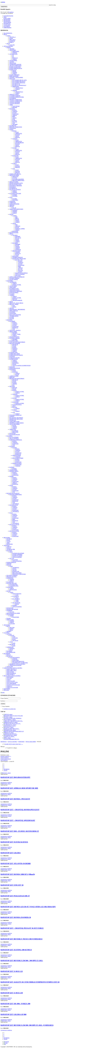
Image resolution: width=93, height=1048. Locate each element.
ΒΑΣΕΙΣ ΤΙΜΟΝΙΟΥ (14, 74)
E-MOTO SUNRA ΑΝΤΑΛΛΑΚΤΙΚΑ (12, 668)
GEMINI (11, 615)
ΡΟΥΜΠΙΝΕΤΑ (13, 188)
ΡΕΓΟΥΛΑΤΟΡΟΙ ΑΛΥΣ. (15, 184)
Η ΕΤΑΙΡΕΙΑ (6, 26)
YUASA (8, 541)
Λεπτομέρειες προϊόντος (6, 782)
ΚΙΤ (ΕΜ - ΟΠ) (19, 260)
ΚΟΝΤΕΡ (17, 134)
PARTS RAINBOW (11, 673)
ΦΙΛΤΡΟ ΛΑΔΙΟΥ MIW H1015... (11, 728)
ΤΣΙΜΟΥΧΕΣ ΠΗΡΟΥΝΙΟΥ (16, 209)
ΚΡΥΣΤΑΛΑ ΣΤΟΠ (14, 531)
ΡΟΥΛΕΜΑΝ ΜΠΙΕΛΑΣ (15, 415)
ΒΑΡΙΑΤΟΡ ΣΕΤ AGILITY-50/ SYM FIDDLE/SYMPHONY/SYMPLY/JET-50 (30, 982)
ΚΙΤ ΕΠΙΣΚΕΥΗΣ (10, 652)
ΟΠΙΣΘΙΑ (14, 52)
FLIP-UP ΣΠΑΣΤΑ (16, 593)
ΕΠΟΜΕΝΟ (6, 769)
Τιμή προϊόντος (4, 760)
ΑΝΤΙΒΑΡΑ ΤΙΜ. (10, 549)
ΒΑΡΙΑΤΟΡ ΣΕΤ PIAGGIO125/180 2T (15, 896)
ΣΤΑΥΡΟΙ (14, 177)
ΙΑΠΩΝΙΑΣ (18, 249)
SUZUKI (14, 112)
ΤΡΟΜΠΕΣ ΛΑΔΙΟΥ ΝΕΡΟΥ (16, 422)
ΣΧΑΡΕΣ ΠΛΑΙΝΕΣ (17, 555)
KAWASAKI (15, 114)
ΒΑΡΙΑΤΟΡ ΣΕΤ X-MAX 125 (12, 971)
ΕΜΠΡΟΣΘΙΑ (15, 51)
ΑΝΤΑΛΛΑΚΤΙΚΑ (8, 46)
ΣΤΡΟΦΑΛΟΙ (12, 420)
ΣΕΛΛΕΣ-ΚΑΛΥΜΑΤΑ (15, 189)
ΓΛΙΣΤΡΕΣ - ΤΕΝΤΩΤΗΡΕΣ (16, 77)
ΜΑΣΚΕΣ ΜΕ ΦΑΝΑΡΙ (12, 609)
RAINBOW (12, 41)
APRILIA (14, 115)
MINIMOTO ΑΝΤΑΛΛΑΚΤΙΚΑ (17, 664)
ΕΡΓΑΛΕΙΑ (18, 275)
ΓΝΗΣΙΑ (17, 220)
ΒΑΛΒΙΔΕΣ (12, 321)
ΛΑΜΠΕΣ (11, 295)
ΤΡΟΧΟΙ (11, 206)
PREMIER (17, 236)
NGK (13, 305)
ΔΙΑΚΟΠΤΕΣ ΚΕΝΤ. (14, 290)
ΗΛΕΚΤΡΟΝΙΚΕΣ (13, 292)
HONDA (14, 110)
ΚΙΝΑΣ (11, 649)
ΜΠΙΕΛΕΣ (12, 377)
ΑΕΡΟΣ (17, 136)
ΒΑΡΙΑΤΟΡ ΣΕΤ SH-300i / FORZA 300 (15, 1004)
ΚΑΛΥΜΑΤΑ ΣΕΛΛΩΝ (15, 193)
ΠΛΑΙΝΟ (14, 198)
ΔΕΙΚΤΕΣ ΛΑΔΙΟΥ (14, 94)
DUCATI (20, 269)
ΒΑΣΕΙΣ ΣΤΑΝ (13, 69)
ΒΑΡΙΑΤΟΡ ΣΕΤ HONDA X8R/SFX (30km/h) (18, 874)
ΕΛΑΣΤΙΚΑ (6, 632)
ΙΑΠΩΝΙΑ (14, 210)
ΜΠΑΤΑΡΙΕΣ (6, 537)
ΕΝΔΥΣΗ (8, 565)
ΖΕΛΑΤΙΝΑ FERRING (12, 575)
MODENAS (15, 327)
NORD (11, 566)
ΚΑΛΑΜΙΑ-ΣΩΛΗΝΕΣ (18, 179)
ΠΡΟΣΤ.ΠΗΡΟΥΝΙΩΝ (17, 458)
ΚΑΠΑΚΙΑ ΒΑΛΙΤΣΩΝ (18, 553)
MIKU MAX (12, 39)
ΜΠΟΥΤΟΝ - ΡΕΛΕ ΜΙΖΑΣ (16, 303)
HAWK (11, 38)
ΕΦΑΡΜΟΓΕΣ (6, 23)
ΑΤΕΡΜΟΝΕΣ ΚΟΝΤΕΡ (15, 64)
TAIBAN (14, 335)
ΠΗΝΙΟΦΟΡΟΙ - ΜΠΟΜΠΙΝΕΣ (17, 309)
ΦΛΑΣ (11, 512)
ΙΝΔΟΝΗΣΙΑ (15, 363)
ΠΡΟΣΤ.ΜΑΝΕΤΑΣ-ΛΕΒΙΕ (13, 613)
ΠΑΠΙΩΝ (14, 194)
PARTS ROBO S (10, 674)
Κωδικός (3, 701)
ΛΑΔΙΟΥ (14, 215)
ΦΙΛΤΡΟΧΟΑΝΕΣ (13, 232)
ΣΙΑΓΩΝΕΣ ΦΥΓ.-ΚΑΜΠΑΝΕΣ (20, 662)
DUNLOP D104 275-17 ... (9, 726)
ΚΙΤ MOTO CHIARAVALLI (19, 85)
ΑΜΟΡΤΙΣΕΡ (12, 50)
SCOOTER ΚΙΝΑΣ (17, 404)
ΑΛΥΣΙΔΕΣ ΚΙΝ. (13, 54)
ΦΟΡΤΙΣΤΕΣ (9, 544)
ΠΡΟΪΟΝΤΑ (4, 741)
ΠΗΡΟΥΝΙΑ (15, 176)
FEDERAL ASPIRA (20, 228)
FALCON (11, 558)
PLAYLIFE (12, 623)
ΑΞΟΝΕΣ (11, 61)
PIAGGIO (14, 121)
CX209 (17, 601)
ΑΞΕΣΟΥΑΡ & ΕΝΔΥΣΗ (15, 665)
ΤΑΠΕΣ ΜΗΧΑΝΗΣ (14, 421)
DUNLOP (11, 635)
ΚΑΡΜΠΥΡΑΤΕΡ (13, 359)
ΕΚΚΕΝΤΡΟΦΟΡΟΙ (14, 336)
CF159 (16, 595)
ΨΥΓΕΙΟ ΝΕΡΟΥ (13, 279)
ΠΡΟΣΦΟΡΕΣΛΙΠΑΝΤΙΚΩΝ (7, 21)
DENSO (14, 306)
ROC (13, 385)
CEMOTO (8, 546)
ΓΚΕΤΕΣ (14, 570)
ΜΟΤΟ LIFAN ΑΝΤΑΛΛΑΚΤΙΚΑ (11, 675)
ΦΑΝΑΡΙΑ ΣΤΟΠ (13, 505)
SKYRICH (9, 538)
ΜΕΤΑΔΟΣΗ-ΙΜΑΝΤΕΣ (18, 661)
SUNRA (8, 35)
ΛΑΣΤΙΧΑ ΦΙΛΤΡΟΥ (14, 103)
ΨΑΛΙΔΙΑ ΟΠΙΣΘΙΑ (14, 278)
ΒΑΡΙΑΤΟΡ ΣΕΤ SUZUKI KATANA (14, 842)
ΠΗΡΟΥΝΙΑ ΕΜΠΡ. (14, 175)
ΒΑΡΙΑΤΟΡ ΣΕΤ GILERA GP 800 (13, 1014)
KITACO (8, 655)
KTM (13, 119)
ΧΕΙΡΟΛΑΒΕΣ (10, 619)
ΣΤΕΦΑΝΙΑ (12, 201)
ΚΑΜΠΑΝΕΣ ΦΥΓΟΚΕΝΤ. (16, 355)
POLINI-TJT (9, 656)
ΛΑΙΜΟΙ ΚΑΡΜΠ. (14, 376)
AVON (11, 641)
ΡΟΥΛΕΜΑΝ (12, 187)
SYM (13, 123)
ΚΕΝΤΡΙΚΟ (15, 200)
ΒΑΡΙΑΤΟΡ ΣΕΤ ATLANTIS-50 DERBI (16, 863)
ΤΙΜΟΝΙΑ (11, 205)
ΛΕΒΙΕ (11, 104)
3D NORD (14, 196)
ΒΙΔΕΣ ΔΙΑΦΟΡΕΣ (13, 76)
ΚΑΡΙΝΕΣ (11, 467)
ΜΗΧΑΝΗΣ (15, 432)
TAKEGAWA (9, 666)
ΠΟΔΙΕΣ (11, 476)
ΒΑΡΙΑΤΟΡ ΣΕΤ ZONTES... (10, 734)
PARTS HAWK (10, 671)
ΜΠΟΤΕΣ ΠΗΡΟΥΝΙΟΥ (18, 180)
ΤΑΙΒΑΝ (14, 59)
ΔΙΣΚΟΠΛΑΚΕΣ (16, 250)
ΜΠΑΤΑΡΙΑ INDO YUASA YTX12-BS (13, 715)
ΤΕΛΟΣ (5, 770)
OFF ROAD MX (16, 602)
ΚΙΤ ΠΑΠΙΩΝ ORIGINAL (18, 82)
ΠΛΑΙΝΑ (14, 447)
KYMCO (14, 120)
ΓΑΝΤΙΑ (14, 568)
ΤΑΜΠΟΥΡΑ (12, 202)
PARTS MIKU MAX (11, 670)
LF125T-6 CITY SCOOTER (13, 684)
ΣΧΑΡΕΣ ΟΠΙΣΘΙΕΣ (17, 554)
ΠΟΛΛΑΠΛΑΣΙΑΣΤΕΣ (15, 314)
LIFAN (8, 43)
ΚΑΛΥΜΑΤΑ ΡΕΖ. (14, 585)
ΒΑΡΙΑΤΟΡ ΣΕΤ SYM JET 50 (12, 885)
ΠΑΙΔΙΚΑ (14, 605)
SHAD (11, 552)
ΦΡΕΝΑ (11, 233)
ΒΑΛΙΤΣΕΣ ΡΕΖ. (13, 584)
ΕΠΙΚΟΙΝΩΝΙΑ (7, 27)
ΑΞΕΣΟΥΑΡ (6, 545)
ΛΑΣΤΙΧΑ (9, 634)
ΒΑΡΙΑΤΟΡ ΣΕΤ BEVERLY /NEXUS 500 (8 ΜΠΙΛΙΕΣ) (22, 939)
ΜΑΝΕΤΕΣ (12, 108)
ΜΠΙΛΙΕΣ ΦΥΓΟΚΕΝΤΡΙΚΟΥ (16, 378)
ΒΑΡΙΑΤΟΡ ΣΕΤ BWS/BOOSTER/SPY (15, 777)
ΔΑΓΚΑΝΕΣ (15, 256)
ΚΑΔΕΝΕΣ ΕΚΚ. (13, 352)
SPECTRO (12, 627)
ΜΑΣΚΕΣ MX (15, 571)
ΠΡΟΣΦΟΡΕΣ (6, 19)
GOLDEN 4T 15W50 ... (9, 736)
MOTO (8, 626)
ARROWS (17, 226)
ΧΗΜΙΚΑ (8, 631)
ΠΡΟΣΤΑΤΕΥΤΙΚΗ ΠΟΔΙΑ (19, 574)
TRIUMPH (15, 124)
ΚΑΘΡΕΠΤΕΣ (9, 578)
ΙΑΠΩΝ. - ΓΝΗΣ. (16, 334)
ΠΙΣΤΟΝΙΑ (12, 386)
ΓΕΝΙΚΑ (8, 47)
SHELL (11, 630)
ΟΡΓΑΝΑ (11, 308)
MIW (16, 217)
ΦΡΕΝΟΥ (17, 137)
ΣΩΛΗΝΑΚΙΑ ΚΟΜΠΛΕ (21, 273)
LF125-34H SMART (11, 683)
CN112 (16, 597)
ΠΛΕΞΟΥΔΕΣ (12, 313)
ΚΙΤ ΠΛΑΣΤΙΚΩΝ (14, 437)
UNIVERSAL (15, 503)
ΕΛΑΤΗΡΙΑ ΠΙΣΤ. (13, 340)
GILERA (14, 117)
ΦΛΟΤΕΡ (11, 318)
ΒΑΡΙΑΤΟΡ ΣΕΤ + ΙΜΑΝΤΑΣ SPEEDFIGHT (18, 820)
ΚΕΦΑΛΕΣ (12, 366)
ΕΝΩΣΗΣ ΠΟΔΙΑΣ (17, 463)
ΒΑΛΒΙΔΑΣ (15, 430)
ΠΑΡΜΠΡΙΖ (9, 610)
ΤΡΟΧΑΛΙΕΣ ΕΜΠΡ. (14, 424)
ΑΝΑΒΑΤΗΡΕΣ (13, 60)
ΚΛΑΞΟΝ (11, 293)
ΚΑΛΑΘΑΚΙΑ (10, 582)
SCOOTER (15, 372)
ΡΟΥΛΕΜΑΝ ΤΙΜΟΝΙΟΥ (15, 185)
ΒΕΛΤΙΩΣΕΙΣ (6, 653)
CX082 (17, 600)
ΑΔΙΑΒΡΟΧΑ (15, 567)
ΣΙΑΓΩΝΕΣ (15, 243)
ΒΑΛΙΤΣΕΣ (9, 550)
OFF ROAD (15, 640)
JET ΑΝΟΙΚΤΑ (16, 598)
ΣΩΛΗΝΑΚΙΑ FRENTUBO (19, 258)
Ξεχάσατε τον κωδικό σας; (9, 708)
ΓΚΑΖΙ (17, 132)
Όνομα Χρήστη (4, 698)
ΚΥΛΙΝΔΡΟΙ (12, 369)
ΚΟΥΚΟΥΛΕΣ (9, 608)
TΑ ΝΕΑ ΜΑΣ (7, 25)
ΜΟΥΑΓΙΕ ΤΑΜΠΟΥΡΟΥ (15, 127)
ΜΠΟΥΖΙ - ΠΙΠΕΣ (13, 304)
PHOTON (14, 299)
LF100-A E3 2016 (10, 681)
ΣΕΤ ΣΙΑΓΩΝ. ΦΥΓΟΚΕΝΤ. (16, 417)
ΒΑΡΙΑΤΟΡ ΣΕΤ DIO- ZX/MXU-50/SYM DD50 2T (20, 831)
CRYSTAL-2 (12, 37)
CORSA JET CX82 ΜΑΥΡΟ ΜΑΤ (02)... (13, 721)
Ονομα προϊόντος (5, 757)
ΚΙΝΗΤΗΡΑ (9, 320)
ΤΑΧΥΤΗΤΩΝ (16, 106)
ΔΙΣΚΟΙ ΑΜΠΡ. (13, 331)
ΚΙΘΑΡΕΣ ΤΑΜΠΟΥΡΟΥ (15, 99)
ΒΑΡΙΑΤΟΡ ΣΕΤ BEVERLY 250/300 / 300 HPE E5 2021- (22, 960)
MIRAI (17, 218)
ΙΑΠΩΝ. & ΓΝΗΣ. (16, 284)
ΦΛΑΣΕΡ (11, 317)
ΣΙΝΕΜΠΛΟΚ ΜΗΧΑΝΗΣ (16, 419)
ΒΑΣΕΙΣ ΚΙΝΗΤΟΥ (11, 562)
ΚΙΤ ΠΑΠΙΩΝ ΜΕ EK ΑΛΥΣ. (19, 80)
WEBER (11, 628)
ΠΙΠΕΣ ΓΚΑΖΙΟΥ (13, 181)
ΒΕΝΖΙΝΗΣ (15, 231)
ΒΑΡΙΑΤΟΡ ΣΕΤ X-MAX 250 (12, 993)
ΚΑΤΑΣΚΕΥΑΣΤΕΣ (8, 15)
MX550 (17, 604)
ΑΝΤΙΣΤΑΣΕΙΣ (13, 286)
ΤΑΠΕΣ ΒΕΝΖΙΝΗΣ (14, 204)
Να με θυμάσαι (5, 706)
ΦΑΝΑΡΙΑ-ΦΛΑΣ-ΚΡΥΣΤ (12, 493)
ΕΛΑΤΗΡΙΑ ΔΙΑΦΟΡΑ (14, 95)
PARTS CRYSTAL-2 (11, 669)
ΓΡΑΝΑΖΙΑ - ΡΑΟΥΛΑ (15, 330)
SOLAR (14, 207)
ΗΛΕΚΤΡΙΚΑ (9, 280)
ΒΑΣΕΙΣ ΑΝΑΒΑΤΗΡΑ (15, 67)
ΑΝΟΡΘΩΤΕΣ (12, 282)
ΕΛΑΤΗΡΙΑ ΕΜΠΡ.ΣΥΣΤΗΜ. (16, 97)
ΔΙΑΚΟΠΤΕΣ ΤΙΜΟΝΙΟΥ (15, 291)
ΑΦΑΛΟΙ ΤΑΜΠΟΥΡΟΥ (15, 65)
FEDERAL (15, 348)
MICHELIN (15, 344)
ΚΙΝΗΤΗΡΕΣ (6, 688)
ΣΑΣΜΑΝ (11, 416)
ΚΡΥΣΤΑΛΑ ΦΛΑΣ (14, 524)
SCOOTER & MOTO (14, 657)
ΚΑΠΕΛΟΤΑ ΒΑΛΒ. (14, 357)
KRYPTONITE (13, 589)
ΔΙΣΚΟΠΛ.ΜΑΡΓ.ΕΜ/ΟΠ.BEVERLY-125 (13, 731)
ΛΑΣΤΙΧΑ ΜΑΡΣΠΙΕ (14, 102)
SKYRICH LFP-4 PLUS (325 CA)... (12, 723)
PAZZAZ (8, 548)
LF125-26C (12, 44)
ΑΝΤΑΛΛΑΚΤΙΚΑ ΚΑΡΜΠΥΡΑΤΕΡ (21, 365)
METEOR (14, 387)
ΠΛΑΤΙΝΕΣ (12, 312)
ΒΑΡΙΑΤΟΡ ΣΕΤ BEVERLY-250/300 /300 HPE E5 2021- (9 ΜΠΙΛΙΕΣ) (27, 1025)
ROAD (14, 639)
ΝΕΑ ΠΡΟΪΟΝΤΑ (7, 33)
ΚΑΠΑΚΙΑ (12, 356)
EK (13, 56)
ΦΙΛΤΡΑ (11, 214)
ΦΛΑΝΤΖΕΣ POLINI (14, 434)
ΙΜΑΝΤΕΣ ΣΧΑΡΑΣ (11, 576)
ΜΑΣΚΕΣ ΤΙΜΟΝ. (14, 471)
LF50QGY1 (9, 686)
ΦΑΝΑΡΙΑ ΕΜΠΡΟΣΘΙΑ (15, 494)
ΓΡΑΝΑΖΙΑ (12, 78)
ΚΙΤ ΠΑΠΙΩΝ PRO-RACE (18, 81)
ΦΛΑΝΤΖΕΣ (12, 433)
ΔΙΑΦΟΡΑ (8, 563)
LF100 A (8, 679)
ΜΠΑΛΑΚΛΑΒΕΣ (17, 572)
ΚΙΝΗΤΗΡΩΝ (9, 677)
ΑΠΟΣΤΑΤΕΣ (12, 63)
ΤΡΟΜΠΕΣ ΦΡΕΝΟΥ (17, 257)
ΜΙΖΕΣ (11, 301)
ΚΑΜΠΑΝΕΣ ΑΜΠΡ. (14, 353)
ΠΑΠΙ (13, 636)
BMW (13, 116)
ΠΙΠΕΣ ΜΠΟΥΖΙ (13, 310)
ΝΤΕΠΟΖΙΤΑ (12, 128)
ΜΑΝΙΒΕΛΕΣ (12, 125)
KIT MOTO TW (16, 84)
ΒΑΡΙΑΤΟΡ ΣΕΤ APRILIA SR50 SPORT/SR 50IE (19, 788)
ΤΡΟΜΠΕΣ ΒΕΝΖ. (14, 316)
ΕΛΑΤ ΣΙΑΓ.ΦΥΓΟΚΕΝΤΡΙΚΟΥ (17, 342)
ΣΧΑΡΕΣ (8, 618)
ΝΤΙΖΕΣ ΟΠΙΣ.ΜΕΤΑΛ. (15, 174)
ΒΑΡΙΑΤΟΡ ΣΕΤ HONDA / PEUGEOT (15, 799)
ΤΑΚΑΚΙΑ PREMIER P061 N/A (11, 739)
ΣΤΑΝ (10, 197)
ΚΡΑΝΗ (8, 591)
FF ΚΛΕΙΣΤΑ (15, 596)
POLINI (17, 219)
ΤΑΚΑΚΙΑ (15, 235)
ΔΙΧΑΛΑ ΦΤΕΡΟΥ (14, 438)
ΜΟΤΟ (5, 34)
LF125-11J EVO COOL (12, 682)
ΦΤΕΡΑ (11, 485)
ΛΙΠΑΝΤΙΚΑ (6, 625)
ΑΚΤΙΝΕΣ (11, 48)
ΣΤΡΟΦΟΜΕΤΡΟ (19, 142)
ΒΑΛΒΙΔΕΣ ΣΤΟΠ (14, 288)
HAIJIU (8, 540)
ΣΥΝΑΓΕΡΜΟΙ (10, 614)
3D (13, 55)
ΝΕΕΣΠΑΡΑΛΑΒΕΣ (7, 18)
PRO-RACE (18, 237)
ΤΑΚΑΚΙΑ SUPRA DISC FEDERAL (12, 718)
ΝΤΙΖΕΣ (11, 129)
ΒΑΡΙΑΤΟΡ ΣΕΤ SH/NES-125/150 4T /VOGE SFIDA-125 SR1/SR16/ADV (28, 907)
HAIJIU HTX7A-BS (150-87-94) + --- (14, 744)
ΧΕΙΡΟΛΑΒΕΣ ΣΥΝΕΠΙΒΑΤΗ (16, 276)
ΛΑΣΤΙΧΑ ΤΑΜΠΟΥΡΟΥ (15, 101)
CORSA (11, 592)
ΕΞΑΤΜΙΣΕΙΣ (12, 98)
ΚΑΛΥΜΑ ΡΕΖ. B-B (11, 583)
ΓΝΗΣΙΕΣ (14, 72)
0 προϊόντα (10, 12)
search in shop (52, 5)
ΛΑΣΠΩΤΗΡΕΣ (13, 469)
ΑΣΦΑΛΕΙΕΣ (12, 287)
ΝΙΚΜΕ (14, 71)
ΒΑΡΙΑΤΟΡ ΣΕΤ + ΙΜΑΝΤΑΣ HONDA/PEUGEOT (20, 810)
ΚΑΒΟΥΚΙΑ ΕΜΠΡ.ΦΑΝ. (15, 439)
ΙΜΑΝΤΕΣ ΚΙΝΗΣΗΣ (14, 343)
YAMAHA (14, 111)
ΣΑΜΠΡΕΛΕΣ (9, 647)
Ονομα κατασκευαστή (6, 758)
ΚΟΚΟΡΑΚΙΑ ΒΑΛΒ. (14, 368)
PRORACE (15, 58)
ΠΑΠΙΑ (14, 370)
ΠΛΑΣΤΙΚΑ (9, 436)
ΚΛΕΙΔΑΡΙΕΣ (9, 587)
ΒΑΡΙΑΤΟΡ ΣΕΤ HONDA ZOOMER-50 (16, 917)
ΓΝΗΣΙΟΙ (14, 349)
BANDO (14, 347)
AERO (8, 542)
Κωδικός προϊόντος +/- (6, 756)
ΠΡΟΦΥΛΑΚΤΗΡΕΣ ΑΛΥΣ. (16, 183)
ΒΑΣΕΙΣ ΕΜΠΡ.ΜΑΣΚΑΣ (15, 68)
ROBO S (11, 42)
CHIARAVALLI (19, 87)
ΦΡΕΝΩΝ (14, 107)
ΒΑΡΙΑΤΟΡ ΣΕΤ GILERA (11, 853)
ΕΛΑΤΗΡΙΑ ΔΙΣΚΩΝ (14, 338)
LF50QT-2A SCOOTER (12, 687)
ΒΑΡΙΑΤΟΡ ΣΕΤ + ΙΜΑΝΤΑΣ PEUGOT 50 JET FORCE (22, 928)
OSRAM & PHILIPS (17, 300)
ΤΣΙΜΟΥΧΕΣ (12, 429)
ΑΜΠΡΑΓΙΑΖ (18, 133)
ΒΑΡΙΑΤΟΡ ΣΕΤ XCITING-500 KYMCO (16, 950)
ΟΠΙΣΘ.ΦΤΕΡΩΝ (16, 455)
